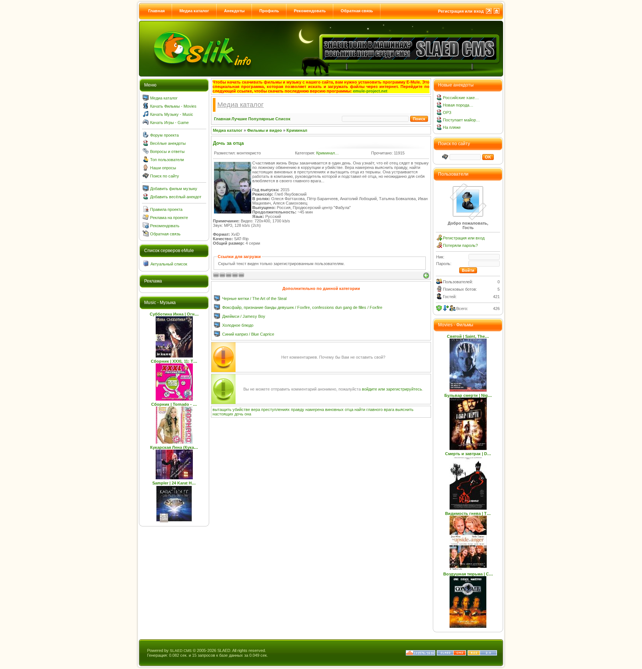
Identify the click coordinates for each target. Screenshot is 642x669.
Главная (156, 11)
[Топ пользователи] (146, 161)
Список (283, 119)
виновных (334, 409)
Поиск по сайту (164, 176)
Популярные (261, 119)
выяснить (404, 409)
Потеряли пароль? (460, 245)
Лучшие (239, 119)
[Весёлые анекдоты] (146, 144)
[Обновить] (439, 308)
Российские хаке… (461, 97)
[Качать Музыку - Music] (146, 115)
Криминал (296, 130)
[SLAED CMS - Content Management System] (451, 654)
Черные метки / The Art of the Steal (254, 298)
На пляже (452, 127)
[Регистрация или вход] (439, 239)
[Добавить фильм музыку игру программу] (146, 189)
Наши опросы (163, 168)
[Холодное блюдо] (217, 326)
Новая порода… (458, 105)
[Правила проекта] (146, 210)
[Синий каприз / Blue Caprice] (217, 335)
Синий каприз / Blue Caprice (248, 334)
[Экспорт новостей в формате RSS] (482, 654)
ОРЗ (447, 112)
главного (374, 409)
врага (389, 409)
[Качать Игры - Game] (146, 123)
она (247, 414)
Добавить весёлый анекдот (175, 197)
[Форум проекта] (146, 136)
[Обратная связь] (146, 235)
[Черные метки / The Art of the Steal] (217, 299)
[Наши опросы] (146, 169)
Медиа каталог (194, 11)
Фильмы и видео (264, 130)
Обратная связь (357, 11)
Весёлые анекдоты (168, 143)
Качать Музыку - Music (171, 114)
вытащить (222, 409)
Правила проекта (166, 209)
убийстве (241, 409)
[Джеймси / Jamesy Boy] (217, 317)
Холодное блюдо (237, 325)
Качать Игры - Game (169, 122)
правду (297, 409)
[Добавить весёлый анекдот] (146, 198)
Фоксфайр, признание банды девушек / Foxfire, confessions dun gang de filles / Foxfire (302, 307)
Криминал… (327, 153)
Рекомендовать (310, 11)
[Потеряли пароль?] (439, 246)
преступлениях (275, 409)
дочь (238, 414)
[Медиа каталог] (146, 99)
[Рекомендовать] (146, 227)
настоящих (223, 414)
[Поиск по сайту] (146, 177)
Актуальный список (168, 264)
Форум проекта (164, 135)
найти (359, 409)
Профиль (269, 11)
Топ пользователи (167, 159)
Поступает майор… (461, 120)
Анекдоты (234, 11)
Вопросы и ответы (167, 151)
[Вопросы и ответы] (146, 152)
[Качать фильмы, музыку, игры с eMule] (203, 53)
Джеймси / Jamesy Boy (243, 316)
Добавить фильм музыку (173, 188)
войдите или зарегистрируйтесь (392, 389)
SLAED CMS (181, 651)
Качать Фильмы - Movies (173, 106)
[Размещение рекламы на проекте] (146, 218)
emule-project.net (370, 91)
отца (349, 409)
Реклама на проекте (169, 217)
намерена (314, 409)
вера (255, 409)
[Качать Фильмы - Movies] (146, 107)
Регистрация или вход (461, 11)
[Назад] (426, 275)
